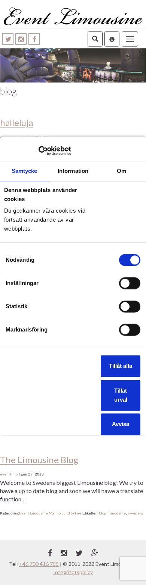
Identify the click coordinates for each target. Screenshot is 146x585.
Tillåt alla (120, 366)
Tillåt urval (120, 395)
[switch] (129, 283)
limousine (117, 513)
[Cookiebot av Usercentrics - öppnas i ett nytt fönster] (38, 151)
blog (102, 513)
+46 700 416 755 (39, 564)
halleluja (16, 122)
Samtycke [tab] (24, 171)
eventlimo (9, 474)
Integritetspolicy (73, 572)
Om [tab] (121, 171)
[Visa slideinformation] (73, 65)
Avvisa (120, 424)
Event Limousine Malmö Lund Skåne (50, 513)
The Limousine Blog (39, 459)
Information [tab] (73, 171)
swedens (136, 513)
